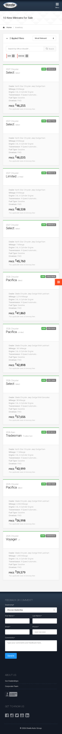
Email (7, 627)
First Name (9, 616)
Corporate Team (11, 686)
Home (9, 27)
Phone (35, 627)
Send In (10, 656)
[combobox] (31, 610)
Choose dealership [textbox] (15, 610)
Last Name (37, 616)
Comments (10, 638)
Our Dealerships (11, 681)
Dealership (9, 605)
